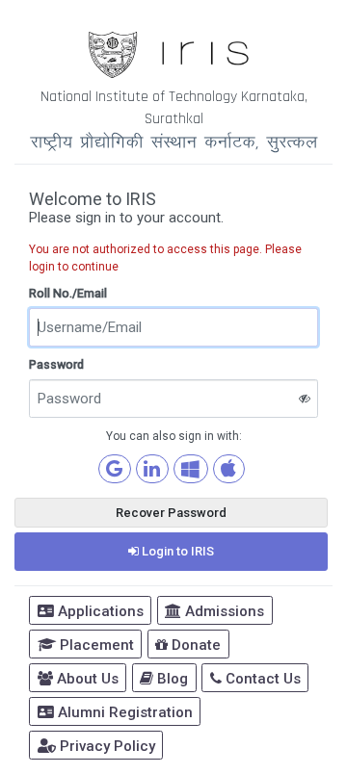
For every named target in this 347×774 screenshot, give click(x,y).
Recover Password (171, 512)
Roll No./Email (68, 293)
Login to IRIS (176, 551)
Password (56, 364)
